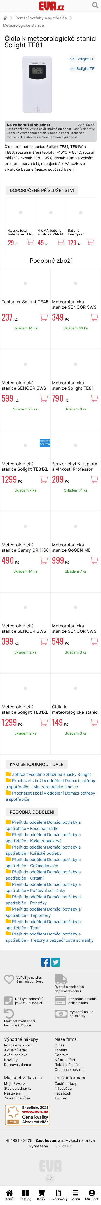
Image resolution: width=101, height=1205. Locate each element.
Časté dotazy (66, 1084)
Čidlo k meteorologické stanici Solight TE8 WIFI (75, 712)
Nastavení (12, 1093)
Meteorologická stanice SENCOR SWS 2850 (24, 631)
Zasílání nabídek (17, 1098)
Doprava (61, 1055)
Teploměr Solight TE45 (25, 301)
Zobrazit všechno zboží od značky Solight (51, 774)
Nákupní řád (65, 1060)
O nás (59, 1045)
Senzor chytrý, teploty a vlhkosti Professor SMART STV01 (74, 469)
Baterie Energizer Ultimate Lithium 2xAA (79, 236)
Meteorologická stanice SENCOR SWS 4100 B (24, 388)
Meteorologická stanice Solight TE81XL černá (25, 469)
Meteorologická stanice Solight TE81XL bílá (25, 712)
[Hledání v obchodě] (95, 5)
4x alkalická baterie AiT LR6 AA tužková (20, 234)
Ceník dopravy (84, 129)
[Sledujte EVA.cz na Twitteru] (55, 962)
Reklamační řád (67, 1065)
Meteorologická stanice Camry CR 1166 (25, 547)
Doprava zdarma (17, 1065)
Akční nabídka (15, 1055)
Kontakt (61, 1050)
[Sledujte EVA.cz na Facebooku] (45, 962)
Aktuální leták (15, 1050)
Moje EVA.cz (14, 1084)
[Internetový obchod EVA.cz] (51, 6)
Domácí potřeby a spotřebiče (41, 18)
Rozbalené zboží (18, 1045)
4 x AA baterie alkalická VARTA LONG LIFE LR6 (51, 234)
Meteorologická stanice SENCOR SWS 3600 (74, 631)
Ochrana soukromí (70, 1070)
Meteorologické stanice (23, 25)
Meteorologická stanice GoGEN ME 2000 (71, 550)
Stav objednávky (18, 1088)
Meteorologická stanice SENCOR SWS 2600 (74, 307)
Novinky (11, 1060)
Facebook (63, 1093)
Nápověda (63, 1088)
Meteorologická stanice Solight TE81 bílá (72, 388)
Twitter (61, 1098)
